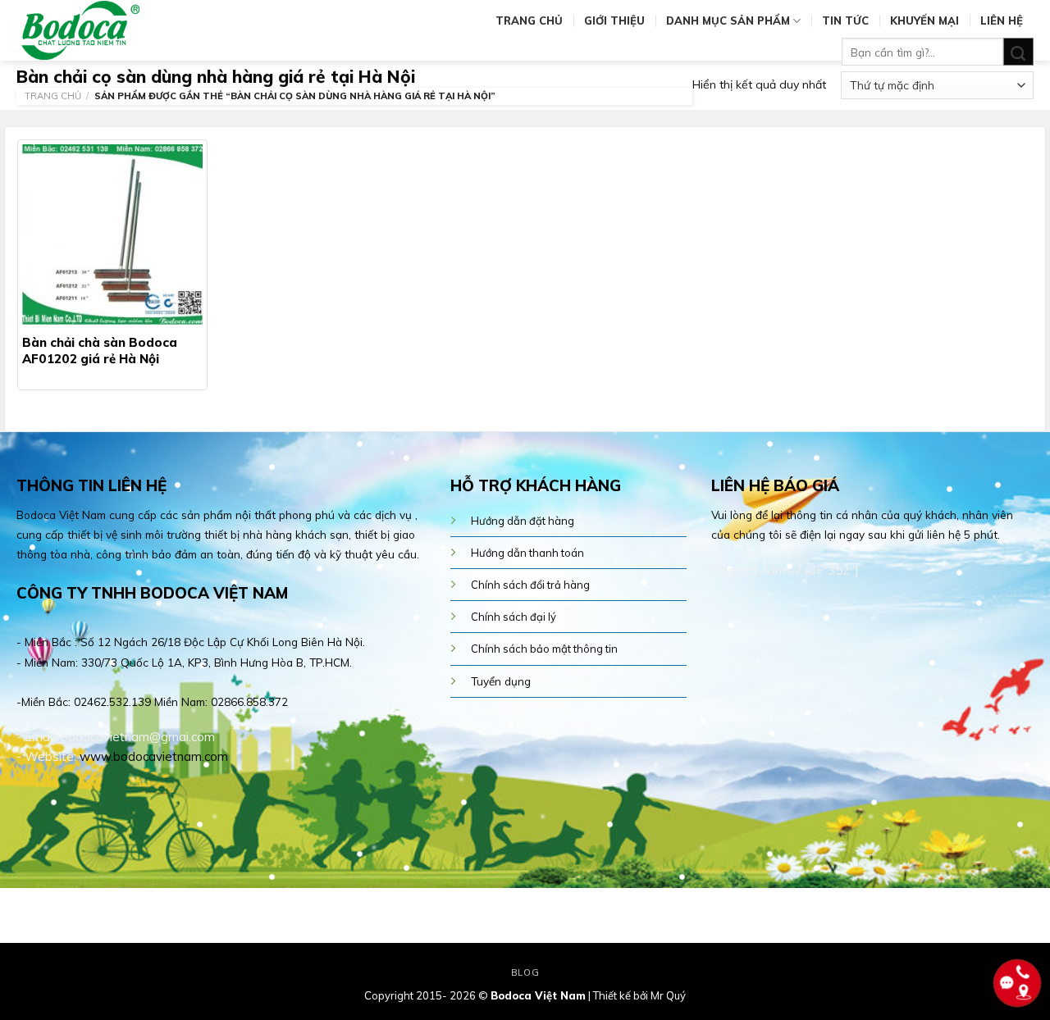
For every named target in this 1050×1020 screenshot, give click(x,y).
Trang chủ (529, 20)
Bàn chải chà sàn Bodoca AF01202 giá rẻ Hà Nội (99, 351)
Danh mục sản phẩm (728, 20)
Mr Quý (668, 995)
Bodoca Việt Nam (538, 995)
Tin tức (845, 20)
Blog (525, 972)
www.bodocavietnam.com (154, 756)
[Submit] (1018, 52)
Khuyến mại (924, 20)
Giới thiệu (614, 20)
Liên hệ (1001, 20)
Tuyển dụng (501, 681)
